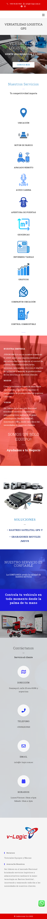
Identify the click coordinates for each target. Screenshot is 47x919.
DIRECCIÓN (23, 682)
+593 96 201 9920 (16, 4)
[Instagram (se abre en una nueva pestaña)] (24, 6)
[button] (23, 65)
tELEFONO (23, 721)
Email (23, 756)
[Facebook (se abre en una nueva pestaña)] (22, 6)
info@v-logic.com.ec (32, 4)
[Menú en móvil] (43, 15)
